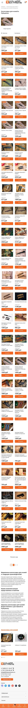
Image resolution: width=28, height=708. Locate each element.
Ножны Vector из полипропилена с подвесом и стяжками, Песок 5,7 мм (20, 132)
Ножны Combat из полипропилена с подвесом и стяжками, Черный (20, 260)
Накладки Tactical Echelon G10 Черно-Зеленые (19, 195)
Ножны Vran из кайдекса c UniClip (19, 389)
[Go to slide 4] (9, 85)
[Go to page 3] (3, 657)
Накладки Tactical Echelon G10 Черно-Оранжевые (19, 345)
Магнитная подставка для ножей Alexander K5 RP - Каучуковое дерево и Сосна (20, 479)
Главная (3, 6)
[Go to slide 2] (8, 43)
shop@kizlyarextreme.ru (8, 672)
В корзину (7, 53)
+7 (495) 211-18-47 (6, 668)
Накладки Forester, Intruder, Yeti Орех (19, 281)
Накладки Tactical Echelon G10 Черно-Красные (19, 411)
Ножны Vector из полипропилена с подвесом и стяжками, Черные (20, 368)
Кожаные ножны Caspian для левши (19, 67)
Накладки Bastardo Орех (20, 301)
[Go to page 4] (4, 657)
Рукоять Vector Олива (6, 130)
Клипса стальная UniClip (20, 501)
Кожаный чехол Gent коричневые (20, 523)
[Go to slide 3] (8, 85)
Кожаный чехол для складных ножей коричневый (6, 478)
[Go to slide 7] (24, 320)
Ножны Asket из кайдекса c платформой (7, 410)
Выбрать (7, 74)
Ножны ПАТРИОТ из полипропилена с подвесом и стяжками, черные (6, 90)
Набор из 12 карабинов (20, 645)
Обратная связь (7, 679)
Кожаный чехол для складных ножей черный (21, 455)
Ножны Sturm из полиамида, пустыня (6, 281)
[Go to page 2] (2, 657)
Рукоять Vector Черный (20, 110)
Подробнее (21, 654)
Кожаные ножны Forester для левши (5, 216)
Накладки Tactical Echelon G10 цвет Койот (6, 345)
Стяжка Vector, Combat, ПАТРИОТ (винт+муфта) (20, 89)
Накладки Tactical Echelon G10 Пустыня (20, 433)
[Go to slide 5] (21, 320)
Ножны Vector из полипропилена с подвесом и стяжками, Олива (6, 368)
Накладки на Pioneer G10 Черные (6, 323)
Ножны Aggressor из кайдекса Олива (6, 259)
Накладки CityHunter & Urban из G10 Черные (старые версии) (6, 456)
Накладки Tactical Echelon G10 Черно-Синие (5, 434)
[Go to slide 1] (6, 43)
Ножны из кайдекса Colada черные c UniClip (6, 389)
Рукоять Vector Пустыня (7, 110)
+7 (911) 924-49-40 (6, 670)
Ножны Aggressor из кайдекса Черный (6, 238)
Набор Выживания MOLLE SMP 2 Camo (6, 544)
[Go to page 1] (1, 657)
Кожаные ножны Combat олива (19, 153)
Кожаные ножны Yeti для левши (20, 216)
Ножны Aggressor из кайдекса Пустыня (19, 238)
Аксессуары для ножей (12, 6)
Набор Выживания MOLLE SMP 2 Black (19, 544)
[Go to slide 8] (25, 320)
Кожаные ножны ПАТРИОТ (5, 153)
